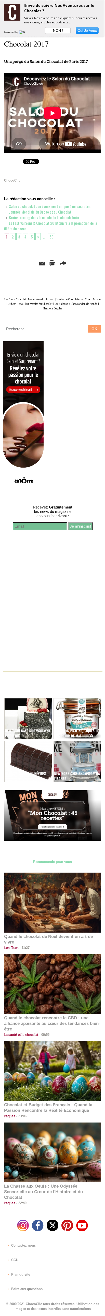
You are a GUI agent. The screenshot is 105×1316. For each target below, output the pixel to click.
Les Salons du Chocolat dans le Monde (76, 304)
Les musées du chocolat (41, 299)
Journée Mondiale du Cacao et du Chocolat (39, 212)
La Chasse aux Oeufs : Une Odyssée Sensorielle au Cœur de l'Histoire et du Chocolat (43, 1192)
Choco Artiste (93, 299)
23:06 (21, 1116)
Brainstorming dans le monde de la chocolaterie (43, 217)
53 (51, 237)
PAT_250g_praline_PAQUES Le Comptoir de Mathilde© (76, 733)
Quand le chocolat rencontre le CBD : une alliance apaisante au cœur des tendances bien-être (52, 1023)
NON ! (58, 30)
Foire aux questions (26, 1289)
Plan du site (20, 1274)
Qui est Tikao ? (16, 304)
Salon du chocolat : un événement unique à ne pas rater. (49, 206)
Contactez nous (23, 1245)
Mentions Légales (52, 308)
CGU (14, 1260)
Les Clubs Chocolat (15, 299)
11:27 (24, 948)
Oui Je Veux (87, 30)
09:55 (43, 1035)
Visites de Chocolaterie (70, 299)
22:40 (21, 1203)
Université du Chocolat (39, 304)
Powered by (11, 32)
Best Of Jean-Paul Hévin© (25, 773)
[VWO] (24, 32)
